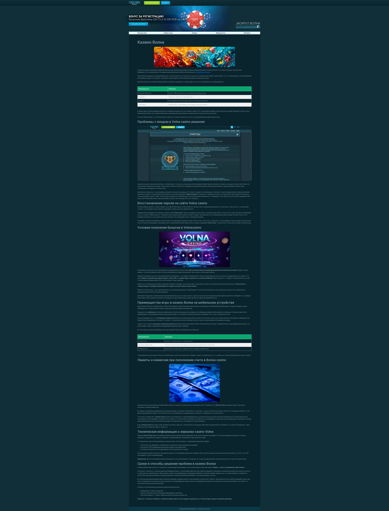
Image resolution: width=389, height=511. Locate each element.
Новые (194, 33)
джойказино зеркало (203, 72)
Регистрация (152, 3)
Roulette (247, 33)
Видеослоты (221, 33)
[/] (194, 18)
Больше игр (141, 33)
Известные (168, 33)
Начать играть (138, 24)
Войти (165, 3)
